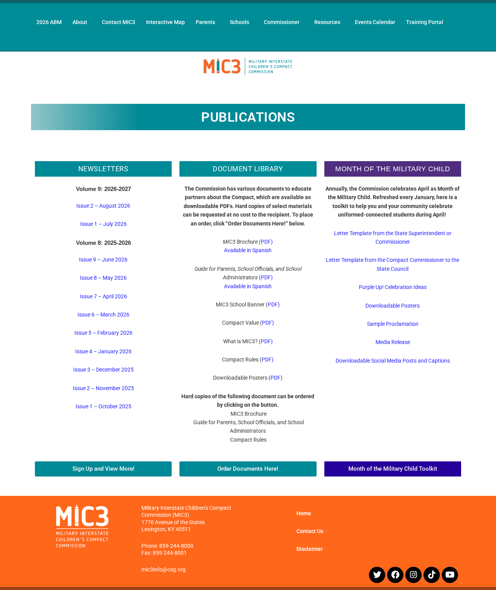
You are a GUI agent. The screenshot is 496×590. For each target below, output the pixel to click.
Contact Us (309, 531)
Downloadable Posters (392, 306)
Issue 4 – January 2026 (103, 351)
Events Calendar (375, 22)
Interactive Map (165, 22)
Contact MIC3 (118, 22)
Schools (239, 22)
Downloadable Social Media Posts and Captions (393, 361)
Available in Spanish (248, 250)
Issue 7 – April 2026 (103, 296)
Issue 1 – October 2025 (103, 406)
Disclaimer (309, 549)
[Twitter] (377, 575)
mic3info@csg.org (163, 569)
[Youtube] (450, 575)
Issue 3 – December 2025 (103, 369)
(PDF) (266, 277)
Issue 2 (82, 388)
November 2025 (115, 388)
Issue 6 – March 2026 (103, 314)
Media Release (392, 342)
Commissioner (282, 22)
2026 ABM (49, 22)
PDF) (267, 242)
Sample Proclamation (392, 324)
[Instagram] (413, 575)
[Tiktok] (432, 575)
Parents (205, 22)
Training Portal (424, 22)
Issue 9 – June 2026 (103, 259)
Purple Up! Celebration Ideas (393, 287)
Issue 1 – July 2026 (103, 224)
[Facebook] (395, 575)
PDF (275, 378)
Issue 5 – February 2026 (103, 333)
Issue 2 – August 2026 (103, 206)
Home (303, 513)
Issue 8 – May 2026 (103, 278)
